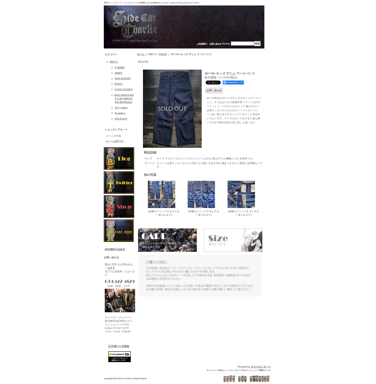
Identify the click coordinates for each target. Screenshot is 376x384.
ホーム (141, 54)
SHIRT (118, 73)
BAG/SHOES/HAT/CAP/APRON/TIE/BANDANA (124, 99)
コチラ (111, 267)
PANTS (119, 84)
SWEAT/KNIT (123, 78)
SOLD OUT (121, 118)
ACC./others (121, 107)
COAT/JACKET (124, 89)
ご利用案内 (202, 44)
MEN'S (114, 61)
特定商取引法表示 (115, 249)
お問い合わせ (215, 44)
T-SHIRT (120, 67)
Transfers (120, 113)
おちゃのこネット (261, 366)
